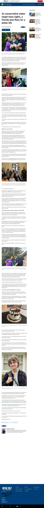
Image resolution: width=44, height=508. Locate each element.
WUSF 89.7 (9, 419)
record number (22, 102)
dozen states (13, 131)
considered (22, 149)
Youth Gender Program (8, 214)
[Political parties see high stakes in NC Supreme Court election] (32, 14)
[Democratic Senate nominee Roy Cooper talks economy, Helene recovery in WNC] (32, 36)
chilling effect (17, 199)
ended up (7, 158)
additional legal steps (7, 402)
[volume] (5, 4)
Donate (40, 1)
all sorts (24, 221)
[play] (2, 4)
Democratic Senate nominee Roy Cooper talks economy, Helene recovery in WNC (38, 36)
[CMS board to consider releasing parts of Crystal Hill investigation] (32, 29)
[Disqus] (22, 450)
